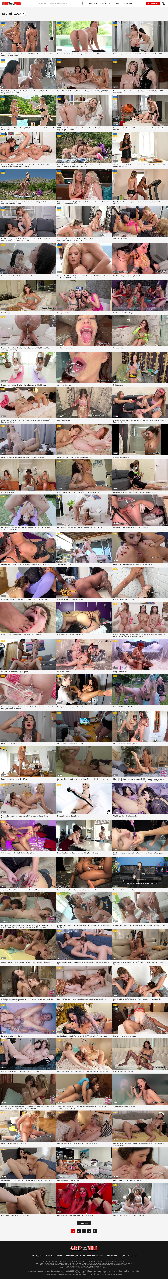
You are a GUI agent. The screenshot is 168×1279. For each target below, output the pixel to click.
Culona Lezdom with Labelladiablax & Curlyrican (17, 853)
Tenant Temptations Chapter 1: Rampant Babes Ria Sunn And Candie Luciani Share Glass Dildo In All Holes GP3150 (83, 240)
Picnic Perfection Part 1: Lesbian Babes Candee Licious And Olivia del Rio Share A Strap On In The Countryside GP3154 (82, 166)
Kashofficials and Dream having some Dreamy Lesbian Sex (77, 890)
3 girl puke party (63, 313)
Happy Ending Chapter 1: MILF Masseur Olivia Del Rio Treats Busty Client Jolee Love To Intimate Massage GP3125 (26, 166)
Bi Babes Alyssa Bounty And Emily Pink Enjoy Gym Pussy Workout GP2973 (138, 54)
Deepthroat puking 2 (64, 420)
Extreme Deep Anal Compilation (68, 816)
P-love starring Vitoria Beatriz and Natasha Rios (17, 276)
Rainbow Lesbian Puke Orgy (123, 313)
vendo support (112, 1256)
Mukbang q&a (118, 385)
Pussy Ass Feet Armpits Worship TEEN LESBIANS (74, 457)
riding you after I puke (64, 385)
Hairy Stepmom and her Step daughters (14, 672)
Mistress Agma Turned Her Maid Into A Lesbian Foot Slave (21, 635)
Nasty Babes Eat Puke (120, 672)
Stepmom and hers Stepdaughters (125, 744)
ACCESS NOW (153, 3)
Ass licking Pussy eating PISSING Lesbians (128, 1180)
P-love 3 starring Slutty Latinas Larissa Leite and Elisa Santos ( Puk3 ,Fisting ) (139, 925)
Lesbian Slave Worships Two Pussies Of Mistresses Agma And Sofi (24, 599)
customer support (54, 1256)
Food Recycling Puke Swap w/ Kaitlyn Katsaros (129, 276)
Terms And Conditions (75, 1256)
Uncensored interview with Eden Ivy (125, 890)
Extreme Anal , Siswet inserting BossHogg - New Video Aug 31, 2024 (25, 564)
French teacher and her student (124, 599)
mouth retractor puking (65, 348)
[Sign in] (164, 3)
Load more (84, 1223)
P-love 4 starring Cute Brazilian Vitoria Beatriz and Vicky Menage (23, 385)
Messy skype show (7, 492)
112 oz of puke (118, 348)
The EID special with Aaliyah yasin (125, 816)
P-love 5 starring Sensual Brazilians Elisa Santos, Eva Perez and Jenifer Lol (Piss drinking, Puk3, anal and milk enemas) (139, 636)
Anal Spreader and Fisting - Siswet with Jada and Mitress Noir (22, 890)
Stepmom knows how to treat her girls (70, 744)
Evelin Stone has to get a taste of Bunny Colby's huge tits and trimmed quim (83, 1071)
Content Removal (129, 1256)
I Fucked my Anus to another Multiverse (70, 635)
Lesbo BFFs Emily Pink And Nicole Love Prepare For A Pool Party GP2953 (82, 91)
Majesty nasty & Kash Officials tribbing (70, 599)
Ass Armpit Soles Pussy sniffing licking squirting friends (132, 564)
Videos (92, 3)
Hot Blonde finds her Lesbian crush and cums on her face (77, 1143)
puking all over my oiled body (123, 1071)
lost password (37, 1256)
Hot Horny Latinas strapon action (124, 1036)
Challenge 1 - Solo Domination (11, 744)
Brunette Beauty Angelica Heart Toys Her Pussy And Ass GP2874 (79, 54)
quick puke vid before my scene (124, 1106)
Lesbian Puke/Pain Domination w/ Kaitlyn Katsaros (130, 527)
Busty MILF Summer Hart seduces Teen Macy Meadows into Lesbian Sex (82, 999)
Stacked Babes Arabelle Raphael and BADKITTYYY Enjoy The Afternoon (82, 1036)
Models (106, 3)
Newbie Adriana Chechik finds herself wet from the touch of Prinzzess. (25, 962)
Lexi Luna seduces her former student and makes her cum (21, 1071)
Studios (128, 3)
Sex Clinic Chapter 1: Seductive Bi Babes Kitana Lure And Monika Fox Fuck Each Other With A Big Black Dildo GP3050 (26, 240)
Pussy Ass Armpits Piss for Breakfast (14, 779)
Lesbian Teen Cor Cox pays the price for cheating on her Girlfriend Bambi (26, 1180)
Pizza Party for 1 (6, 313)
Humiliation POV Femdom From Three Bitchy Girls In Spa (76, 1215)
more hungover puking (121, 457)
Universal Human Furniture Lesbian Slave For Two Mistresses (134, 492)
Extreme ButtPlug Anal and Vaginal (125, 707)
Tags (117, 3)
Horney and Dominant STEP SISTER (13, 1143)
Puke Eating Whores (64, 672)
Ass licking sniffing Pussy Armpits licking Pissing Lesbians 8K (78, 492)
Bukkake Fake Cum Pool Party (11, 1036)
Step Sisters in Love (64, 564)
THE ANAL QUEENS (120, 239)
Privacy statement (95, 1256)
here (54, 1273)
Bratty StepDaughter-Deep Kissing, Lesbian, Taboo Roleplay (78, 853)
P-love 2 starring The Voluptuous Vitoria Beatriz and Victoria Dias (79, 527)
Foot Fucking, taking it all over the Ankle (15, 1215)
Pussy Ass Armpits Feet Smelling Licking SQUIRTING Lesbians (22, 457)
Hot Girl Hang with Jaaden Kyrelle (68, 1180)
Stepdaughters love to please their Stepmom (128, 1215)
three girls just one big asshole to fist (70, 707)
